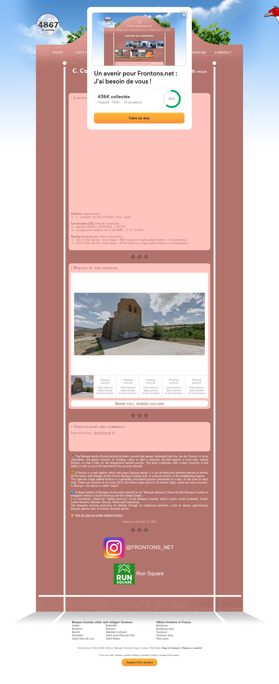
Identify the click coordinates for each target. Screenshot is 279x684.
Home (57, 52)
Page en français (171, 648)
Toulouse (161, 632)
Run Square (150, 573)
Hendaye (77, 635)
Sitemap (118, 648)
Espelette (111, 625)
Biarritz (76, 632)
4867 (48, 24)
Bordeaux (162, 625)
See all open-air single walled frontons (99, 515)
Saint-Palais (113, 638)
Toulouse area (164, 635)
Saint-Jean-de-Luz (83, 638)
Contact (222, 52)
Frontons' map (131, 648)
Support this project (139, 662)
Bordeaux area (165, 628)
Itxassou (111, 628)
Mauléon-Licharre (116, 632)
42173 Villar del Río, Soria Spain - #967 (101, 240)
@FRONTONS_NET (149, 547)
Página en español (192, 648)
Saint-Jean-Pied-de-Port (120, 635)
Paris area (162, 638)
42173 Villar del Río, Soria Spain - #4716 (101, 243)
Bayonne (77, 628)
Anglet (76, 625)
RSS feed (155, 648)
